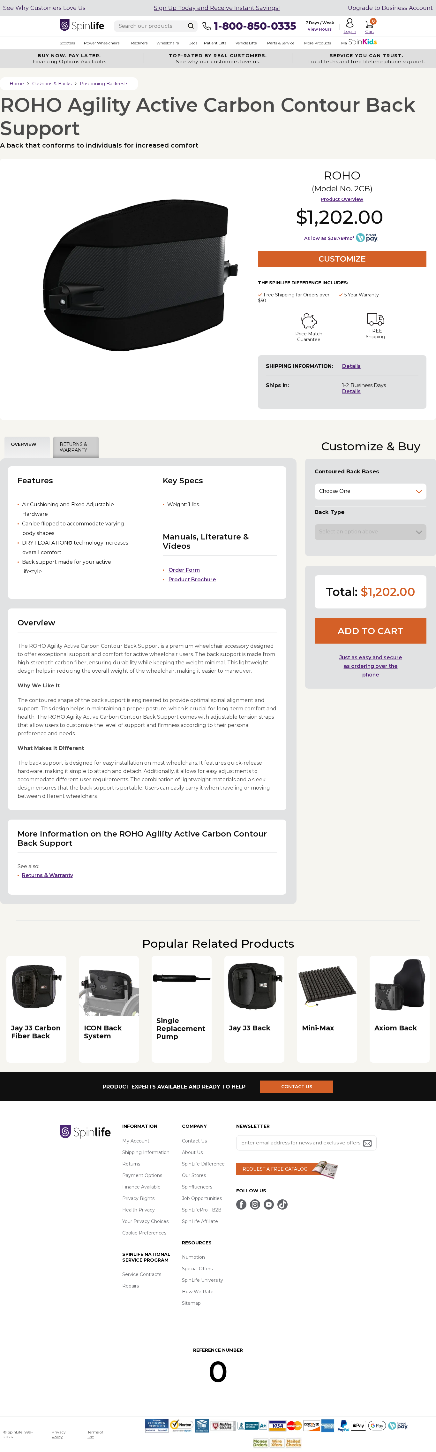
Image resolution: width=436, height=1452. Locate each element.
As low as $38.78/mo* (329, 238)
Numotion (193, 1257)
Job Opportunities (202, 1198)
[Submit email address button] (368, 1144)
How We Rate (198, 1292)
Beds (193, 43)
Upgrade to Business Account (390, 7)
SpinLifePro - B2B (202, 1210)
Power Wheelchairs (101, 43)
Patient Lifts (215, 43)
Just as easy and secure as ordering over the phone (370, 666)
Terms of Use (95, 1434)
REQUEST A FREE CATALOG (275, 1169)
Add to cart (370, 630)
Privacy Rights (138, 1198)
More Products (317, 43)
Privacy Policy (59, 1434)
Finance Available (141, 1187)
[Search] (191, 26)
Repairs (130, 1286)
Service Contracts (141, 1274)
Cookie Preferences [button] (144, 1233)
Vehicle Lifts (246, 43)
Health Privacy (138, 1210)
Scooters (67, 43)
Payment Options (142, 1175)
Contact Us (194, 1141)
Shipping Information (145, 1152)
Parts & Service (280, 43)
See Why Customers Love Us (44, 7)
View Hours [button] (320, 29)
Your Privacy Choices (145, 1221)
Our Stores (194, 1175)
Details (351, 366)
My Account (135, 1141)
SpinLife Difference (203, 1164)
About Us (192, 1152)
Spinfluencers (197, 1187)
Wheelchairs (167, 43)
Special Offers (197, 1269)
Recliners (139, 43)
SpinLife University (202, 1280)
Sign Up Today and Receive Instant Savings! (217, 7)
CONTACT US (296, 1086)
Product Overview (342, 199)
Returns (131, 1164)
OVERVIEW (23, 444)
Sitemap (191, 1303)
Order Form (184, 570)
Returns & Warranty (47, 875)
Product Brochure (192, 580)
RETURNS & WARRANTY (73, 447)
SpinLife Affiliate (200, 1221)
